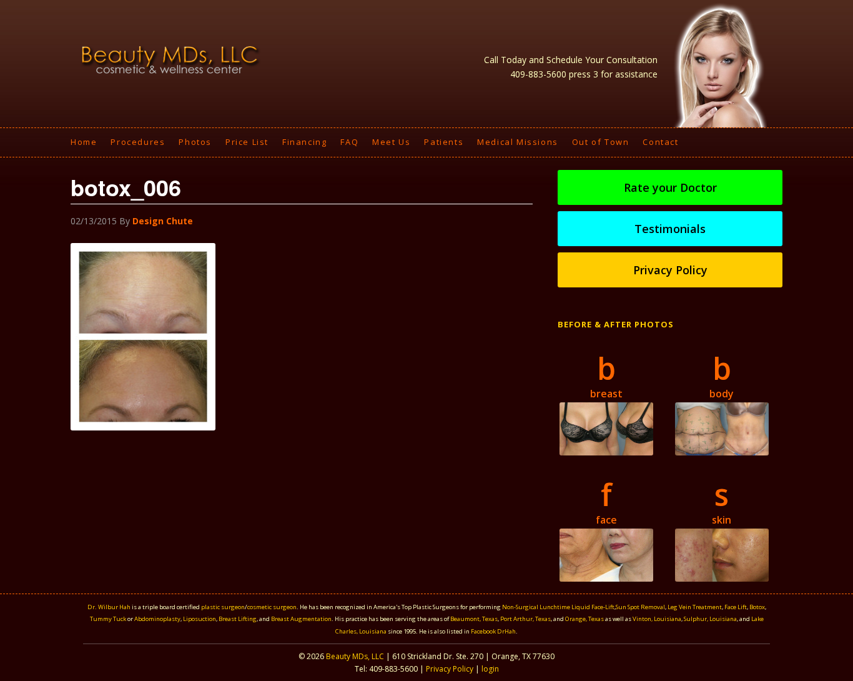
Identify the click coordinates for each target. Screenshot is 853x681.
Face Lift (735, 607)
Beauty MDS (170, 59)
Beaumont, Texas (474, 619)
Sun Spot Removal (640, 607)
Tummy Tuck (108, 619)
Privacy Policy (670, 269)
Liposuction (199, 619)
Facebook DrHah (493, 631)
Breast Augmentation (301, 619)
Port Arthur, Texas (525, 619)
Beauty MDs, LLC (355, 656)
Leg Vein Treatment (695, 607)
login (490, 669)
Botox (757, 607)
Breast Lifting (238, 619)
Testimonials (670, 228)
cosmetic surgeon (272, 607)
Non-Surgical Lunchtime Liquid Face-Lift (558, 607)
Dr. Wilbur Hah (109, 607)
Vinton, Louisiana (657, 619)
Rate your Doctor (670, 187)
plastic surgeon (223, 607)
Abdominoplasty (157, 619)
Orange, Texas (585, 619)
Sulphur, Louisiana (710, 619)
